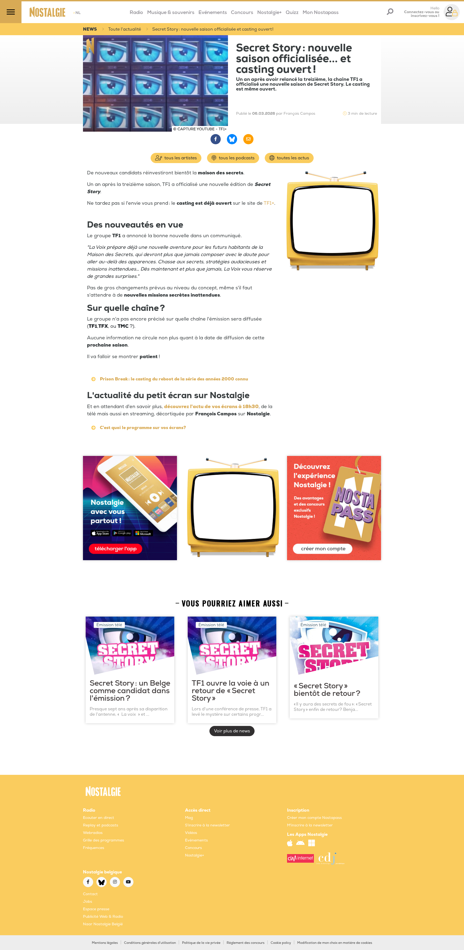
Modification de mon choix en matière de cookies (334, 943)
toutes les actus (292, 158)
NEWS (90, 29)
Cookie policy (281, 943)
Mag (189, 817)
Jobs (87, 901)
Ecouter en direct (98, 817)
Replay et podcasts (100, 825)
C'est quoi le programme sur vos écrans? (143, 427)
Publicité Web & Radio (103, 916)
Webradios (93, 832)
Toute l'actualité (124, 29)
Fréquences (93, 847)
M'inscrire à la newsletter (310, 825)
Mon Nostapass (321, 12)
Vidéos (191, 832)
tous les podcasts (236, 158)
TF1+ (269, 203)
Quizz (292, 12)
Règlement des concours (245, 943)
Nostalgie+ (269, 12)
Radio (136, 12)
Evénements (212, 12)
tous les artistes (180, 158)
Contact (90, 894)
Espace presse (96, 909)
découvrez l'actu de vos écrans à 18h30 (211, 407)
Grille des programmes (103, 840)
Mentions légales (105, 943)
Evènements (196, 840)
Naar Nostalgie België (103, 924)
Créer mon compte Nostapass (314, 817)
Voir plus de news (232, 731)
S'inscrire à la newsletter (207, 825)
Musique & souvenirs (170, 12)
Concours (242, 12)
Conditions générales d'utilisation (150, 943)
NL (77, 12)
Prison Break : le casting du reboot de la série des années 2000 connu (174, 379)
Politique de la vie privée (201, 943)
